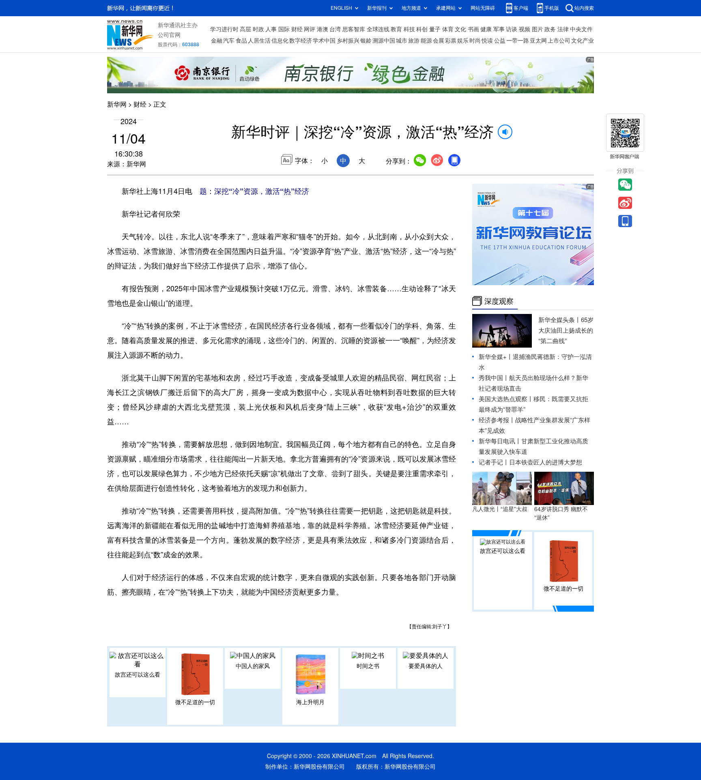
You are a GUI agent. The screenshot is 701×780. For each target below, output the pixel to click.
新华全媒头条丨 (559, 320)
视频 (524, 29)
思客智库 (353, 29)
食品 (241, 40)
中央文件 (581, 29)
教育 (396, 29)
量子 (435, 29)
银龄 (366, 40)
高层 (245, 29)
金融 (216, 40)
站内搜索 (584, 8)
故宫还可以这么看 (137, 674)
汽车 (228, 40)
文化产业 (582, 40)
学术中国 (324, 40)
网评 (309, 29)
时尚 (475, 40)
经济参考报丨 (497, 420)
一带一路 (517, 40)
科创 (422, 29)
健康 (486, 29)
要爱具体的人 (426, 666)
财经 (297, 29)
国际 (284, 29)
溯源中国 (383, 40)
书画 (473, 29)
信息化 (279, 40)
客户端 (521, 8)
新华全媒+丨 (496, 357)
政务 (550, 29)
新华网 (117, 104)
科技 (409, 29)
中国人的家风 (253, 666)
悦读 (487, 40)
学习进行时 (224, 29)
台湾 (335, 29)
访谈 (511, 29)
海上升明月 (310, 702)
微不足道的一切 (195, 702)
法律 (563, 29)
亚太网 (538, 40)
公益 (499, 40)
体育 (448, 29)
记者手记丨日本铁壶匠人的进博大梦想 (530, 462)
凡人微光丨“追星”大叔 (499, 509)
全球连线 (378, 29)
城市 (401, 40)
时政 (258, 29)
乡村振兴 (348, 40)
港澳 (322, 29)
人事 (271, 29)
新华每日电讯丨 (500, 441)
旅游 (413, 40)
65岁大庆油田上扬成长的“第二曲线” (565, 330)
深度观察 (499, 301)
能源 (426, 40)
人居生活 (259, 40)
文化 (460, 29)
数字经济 (300, 40)
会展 (438, 40)
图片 (537, 29)
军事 (499, 29)
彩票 (450, 40)
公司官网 (169, 35)
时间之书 (368, 666)
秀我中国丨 (494, 378)
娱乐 (463, 40)
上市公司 (559, 40)
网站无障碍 (483, 8)
